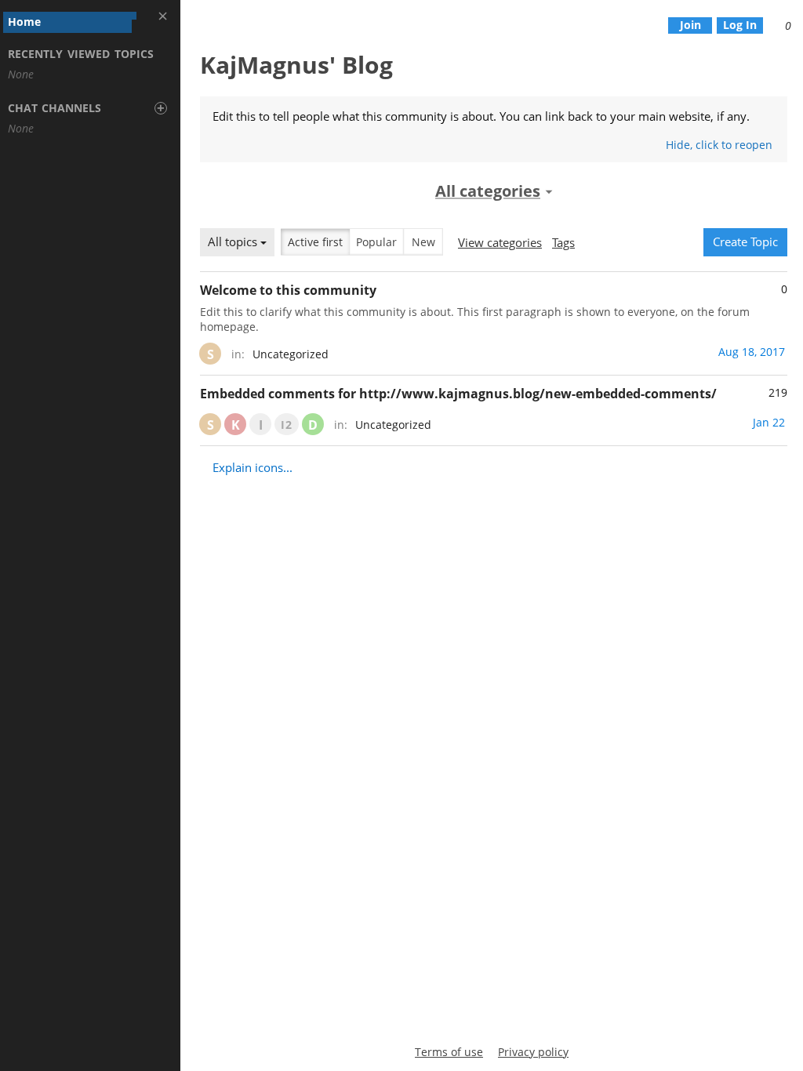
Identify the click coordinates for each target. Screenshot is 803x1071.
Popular (376, 241)
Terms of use (449, 1051)
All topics (234, 241)
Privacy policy (533, 1051)
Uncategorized (291, 354)
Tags (563, 242)
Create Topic (745, 241)
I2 (286, 424)
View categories (500, 242)
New (423, 241)
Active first (315, 241)
